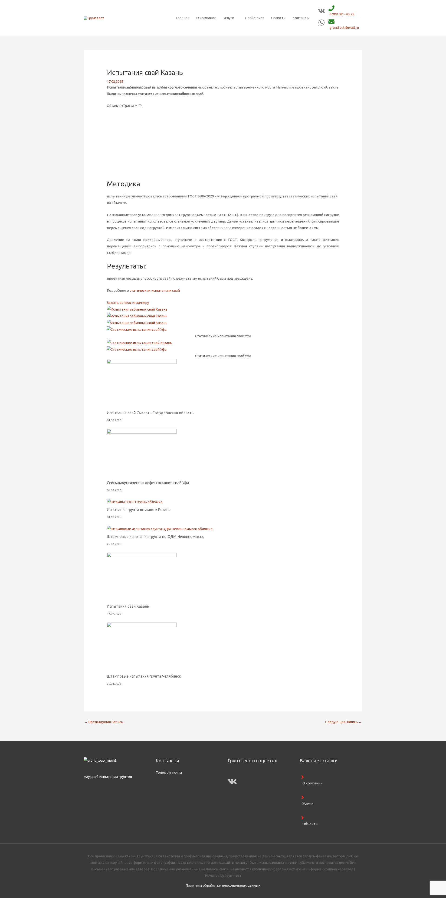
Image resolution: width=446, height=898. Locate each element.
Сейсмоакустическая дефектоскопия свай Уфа (148, 483)
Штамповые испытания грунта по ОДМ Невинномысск (155, 536)
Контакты (300, 18)
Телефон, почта (169, 772)
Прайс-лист (254, 18)
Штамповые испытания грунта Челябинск (144, 676)
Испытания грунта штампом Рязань (138, 510)
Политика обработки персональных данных (223, 885)
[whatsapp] (321, 25)
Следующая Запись (343, 722)
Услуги (228, 18)
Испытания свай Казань (128, 606)
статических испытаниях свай (155, 290)
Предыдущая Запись (103, 722)
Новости (278, 18)
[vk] (321, 13)
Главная (182, 18)
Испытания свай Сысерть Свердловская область (150, 413)
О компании (206, 18)
